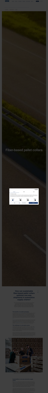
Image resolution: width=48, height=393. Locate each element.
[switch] (20, 200)
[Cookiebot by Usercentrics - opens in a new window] (35, 189)
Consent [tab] (14, 191)
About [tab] (34, 191)
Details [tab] (24, 191)
